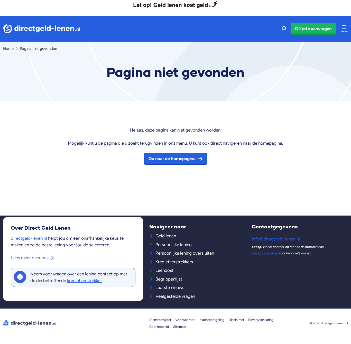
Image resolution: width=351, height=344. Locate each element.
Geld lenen (165, 235)
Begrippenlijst (168, 279)
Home (8, 48)
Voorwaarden (185, 320)
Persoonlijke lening (173, 244)
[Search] (284, 28)
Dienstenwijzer (160, 320)
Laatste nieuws (169, 287)
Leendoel (164, 270)
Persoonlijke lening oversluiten (184, 253)
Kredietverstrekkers (174, 261)
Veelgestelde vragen (175, 296)
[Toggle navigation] (344, 29)
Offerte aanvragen (313, 28)
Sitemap (179, 327)
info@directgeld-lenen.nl (276, 238)
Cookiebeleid (159, 327)
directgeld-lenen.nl (29, 238)
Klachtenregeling (212, 320)
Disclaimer (236, 320)
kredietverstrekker (84, 280)
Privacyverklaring (261, 320)
